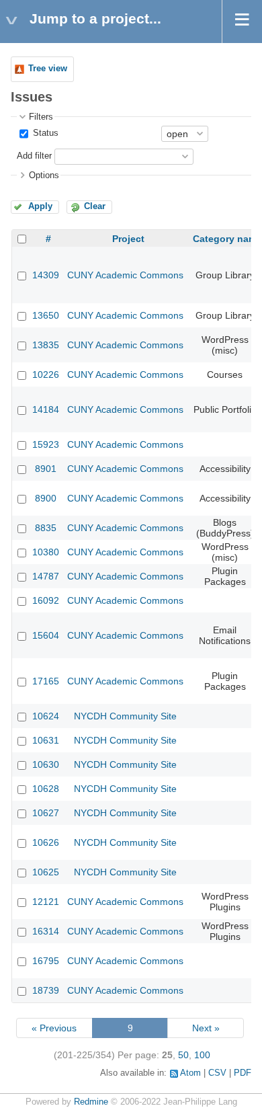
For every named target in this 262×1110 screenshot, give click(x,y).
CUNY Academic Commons (125, 275)
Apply (40, 206)
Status (44, 133)
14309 (45, 275)
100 (202, 1054)
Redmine (91, 1102)
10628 (45, 788)
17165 (45, 681)
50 (183, 1054)
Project (128, 238)
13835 (45, 345)
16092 (45, 600)
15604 (45, 635)
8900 (45, 498)
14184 (45, 409)
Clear (94, 206)
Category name (227, 238)
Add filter (34, 156)
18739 (45, 990)
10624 (45, 716)
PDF (242, 1073)
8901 (45, 468)
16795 (45, 960)
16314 (45, 931)
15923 (45, 444)
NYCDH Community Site (125, 716)
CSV (217, 1073)
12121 (45, 901)
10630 (45, 764)
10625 (45, 872)
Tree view (47, 68)
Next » (206, 1028)
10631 (45, 740)
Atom (190, 1073)
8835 (45, 527)
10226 (45, 374)
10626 (45, 842)
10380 (45, 552)
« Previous (54, 1028)
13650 (45, 315)
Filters (41, 117)
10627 (45, 812)
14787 (45, 576)
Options (44, 175)
